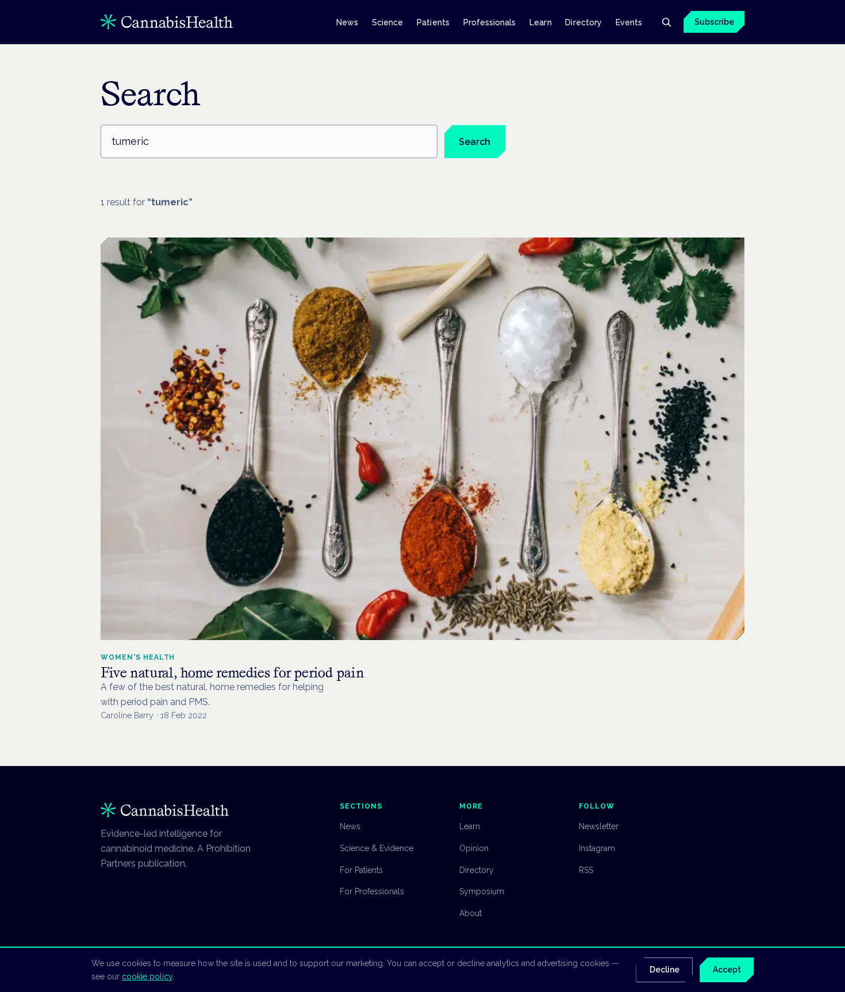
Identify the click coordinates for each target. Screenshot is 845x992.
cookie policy (147, 976)
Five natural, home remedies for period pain (232, 672)
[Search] (666, 22)
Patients (433, 21)
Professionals (489, 21)
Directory (583, 21)
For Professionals (372, 891)
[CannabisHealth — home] (167, 21)
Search (474, 141)
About (470, 913)
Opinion (474, 848)
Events (629, 21)
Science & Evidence (376, 848)
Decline (664, 969)
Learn (540, 21)
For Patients (361, 870)
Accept (727, 969)
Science (388, 21)
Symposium (481, 891)
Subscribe (714, 21)
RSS (586, 870)
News (347, 21)
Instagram (597, 848)
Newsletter (599, 826)
